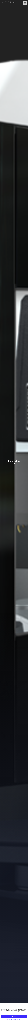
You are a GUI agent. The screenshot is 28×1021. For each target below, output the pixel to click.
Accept (14, 1016)
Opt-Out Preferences (11, 1019)
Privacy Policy (17, 1019)
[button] (26, 1004)
